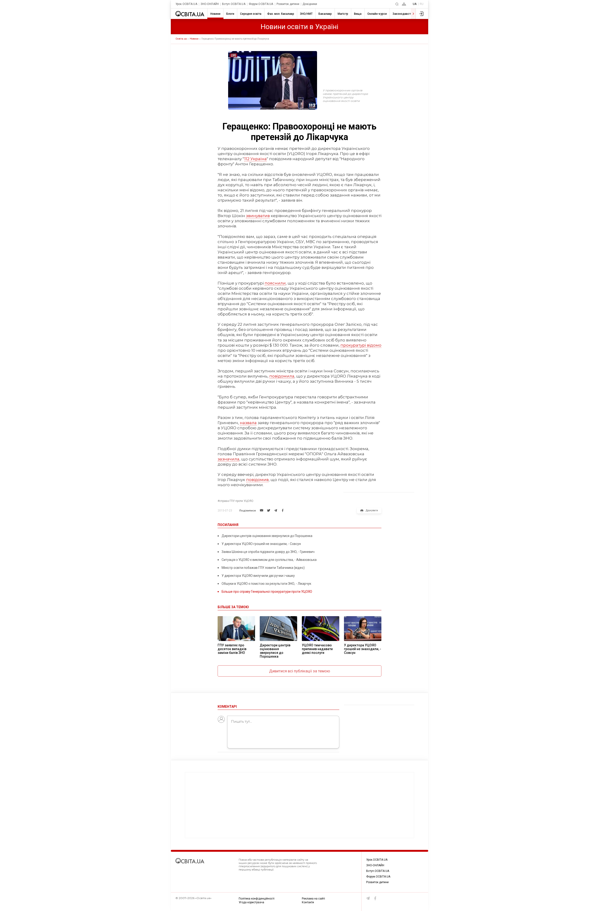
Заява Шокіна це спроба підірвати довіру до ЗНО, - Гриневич (268, 552)
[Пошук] (396, 4)
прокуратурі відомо (360, 345)
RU (422, 4)
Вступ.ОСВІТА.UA (233, 4)
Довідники (310, 4)
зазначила (228, 459)
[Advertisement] (299, 805)
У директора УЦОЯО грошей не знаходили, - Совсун (261, 544)
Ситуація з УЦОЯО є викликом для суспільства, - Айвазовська (269, 560)
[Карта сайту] (404, 4)
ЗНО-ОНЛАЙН (210, 4)
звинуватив (258, 215)
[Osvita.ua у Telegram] (368, 898)
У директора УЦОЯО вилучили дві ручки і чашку (258, 576)
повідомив (257, 479)
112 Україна (255, 158)
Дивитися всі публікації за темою (299, 671)
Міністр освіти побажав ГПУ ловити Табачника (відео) (263, 568)
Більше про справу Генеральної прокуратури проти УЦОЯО (267, 591)
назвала (248, 422)
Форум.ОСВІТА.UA (261, 4)
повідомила (281, 376)
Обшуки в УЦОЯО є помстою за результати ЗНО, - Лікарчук (266, 583)
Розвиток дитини (288, 4)
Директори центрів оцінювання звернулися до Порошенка (267, 536)
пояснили (275, 283)
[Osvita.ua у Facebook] (375, 898)
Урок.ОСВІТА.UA (186, 4)
